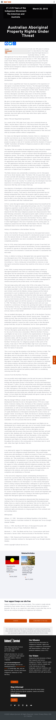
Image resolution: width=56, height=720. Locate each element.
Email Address (15, 693)
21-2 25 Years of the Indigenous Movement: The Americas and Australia (16, 12)
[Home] (7, 2)
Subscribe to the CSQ (40, 620)
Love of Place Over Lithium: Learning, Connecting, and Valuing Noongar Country (28, 570)
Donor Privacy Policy (41, 714)
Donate (15, 620)
